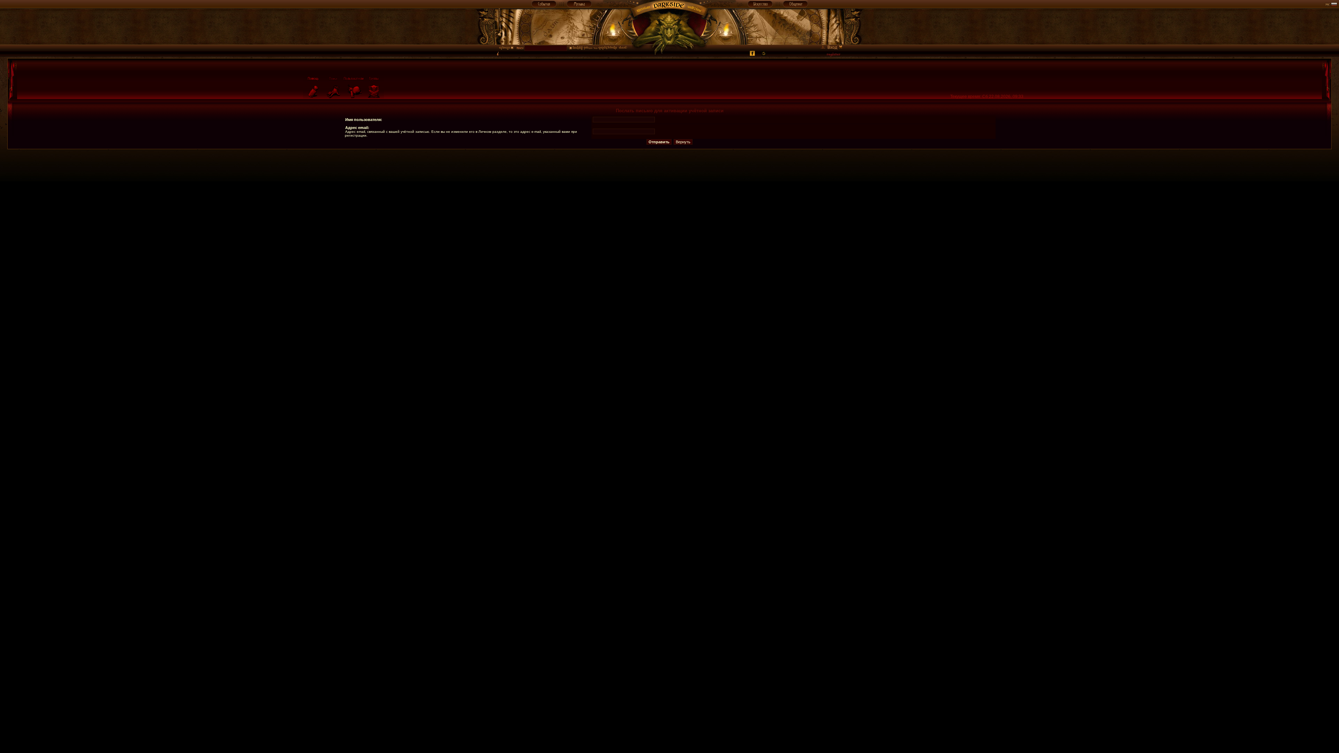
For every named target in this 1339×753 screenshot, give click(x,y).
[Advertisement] (669, 165)
